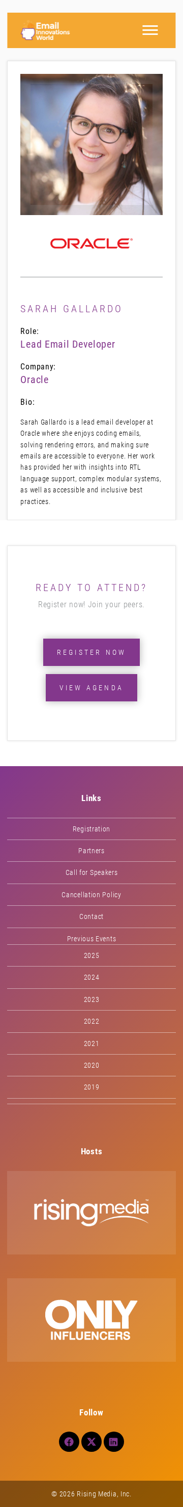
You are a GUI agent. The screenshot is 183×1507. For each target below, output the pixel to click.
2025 (92, 955)
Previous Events (91, 939)
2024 (92, 977)
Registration (91, 829)
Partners (91, 851)
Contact (91, 916)
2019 (92, 1087)
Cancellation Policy (91, 895)
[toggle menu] (150, 30)
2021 (92, 1043)
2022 (92, 1021)
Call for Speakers (92, 872)
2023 (92, 999)
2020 (92, 1065)
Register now (91, 652)
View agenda (91, 688)
